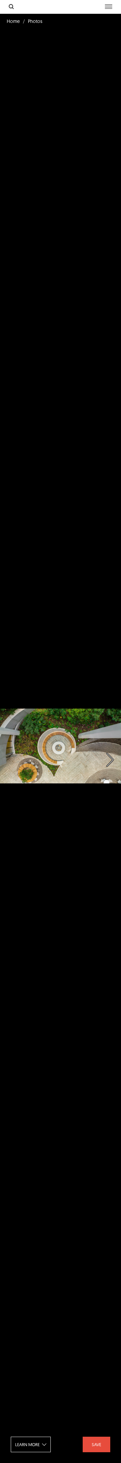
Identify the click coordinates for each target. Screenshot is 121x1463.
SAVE (96, 1444)
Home (13, 21)
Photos (35, 21)
